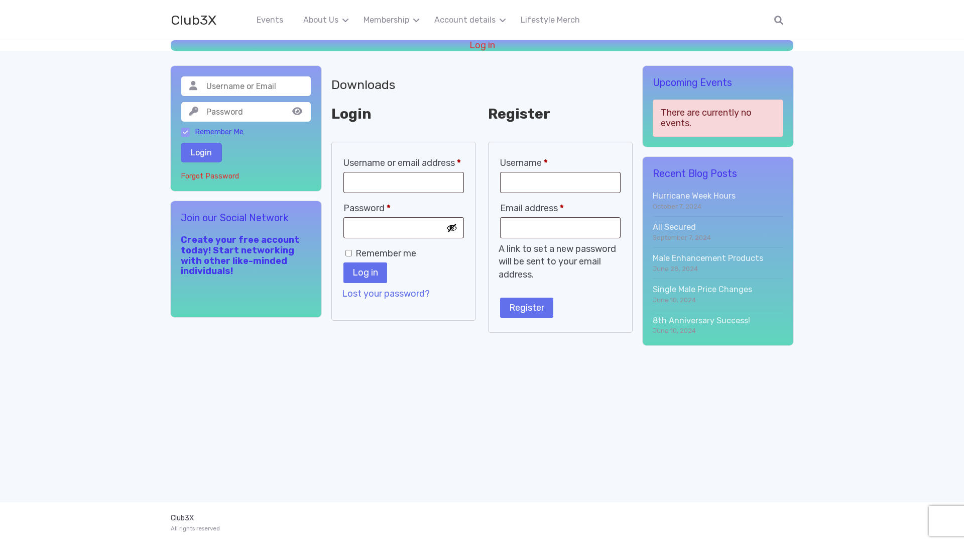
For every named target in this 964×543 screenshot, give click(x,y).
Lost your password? (386, 293)
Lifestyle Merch (550, 20)
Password (367, 208)
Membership (386, 20)
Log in (482, 45)
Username (524, 162)
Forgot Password (210, 176)
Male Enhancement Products (708, 258)
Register (526, 307)
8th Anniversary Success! (701, 320)
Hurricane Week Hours (694, 196)
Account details (465, 20)
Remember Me (219, 132)
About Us (320, 20)
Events (270, 20)
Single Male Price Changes (702, 289)
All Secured (674, 227)
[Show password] (451, 227)
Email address (532, 208)
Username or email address (402, 162)
